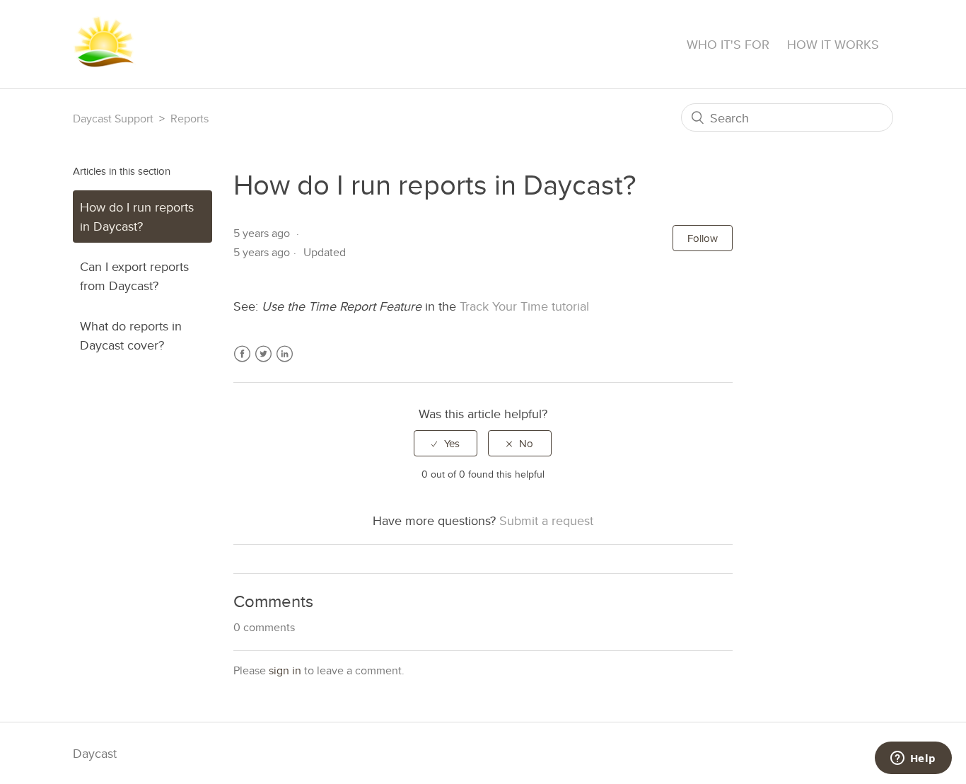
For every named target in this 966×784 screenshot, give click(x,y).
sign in (285, 670)
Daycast (95, 753)
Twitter (263, 362)
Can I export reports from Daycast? (134, 276)
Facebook (242, 362)
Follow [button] (702, 238)
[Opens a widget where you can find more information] (913, 759)
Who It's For (728, 44)
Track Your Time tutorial (524, 306)
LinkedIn (284, 362)
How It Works (833, 44)
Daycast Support (113, 118)
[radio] (445, 443)
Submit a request (546, 520)
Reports (189, 118)
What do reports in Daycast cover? (131, 335)
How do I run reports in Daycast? (137, 216)
